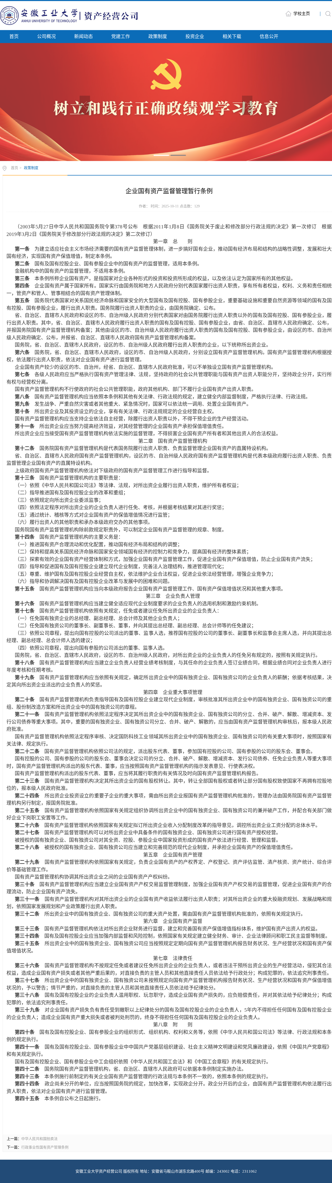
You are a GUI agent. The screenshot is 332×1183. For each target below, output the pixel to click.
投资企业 (194, 36)
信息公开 (269, 36)
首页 (14, 36)
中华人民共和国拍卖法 (39, 1139)
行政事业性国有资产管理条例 (44, 1147)
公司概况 (46, 36)
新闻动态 (83, 36)
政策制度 (157, 36)
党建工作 (120, 36)
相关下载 (232, 36)
